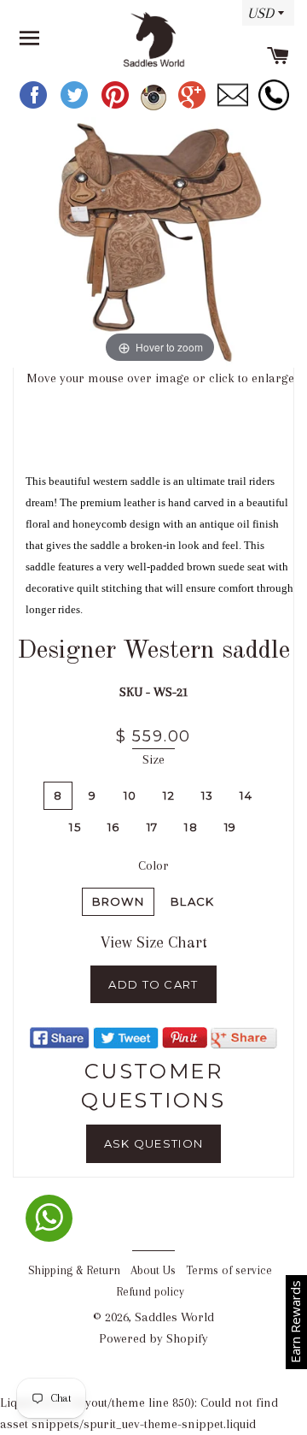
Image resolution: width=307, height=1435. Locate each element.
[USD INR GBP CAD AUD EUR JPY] (264, 19)
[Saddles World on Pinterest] (117, 106)
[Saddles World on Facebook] (35, 106)
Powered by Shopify (153, 1338)
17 (153, 827)
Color (153, 865)
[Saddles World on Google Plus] (194, 106)
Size (153, 759)
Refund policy (150, 1291)
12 (169, 795)
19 (230, 827)
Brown (118, 901)
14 (246, 795)
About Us (153, 1270)
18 (191, 827)
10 (130, 795)
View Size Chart (154, 942)
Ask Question (154, 1143)
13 (207, 795)
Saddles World (174, 1317)
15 (75, 827)
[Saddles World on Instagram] (155, 106)
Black (193, 901)
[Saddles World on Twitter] (76, 106)
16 (113, 827)
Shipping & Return (74, 1270)
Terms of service (229, 1270)
